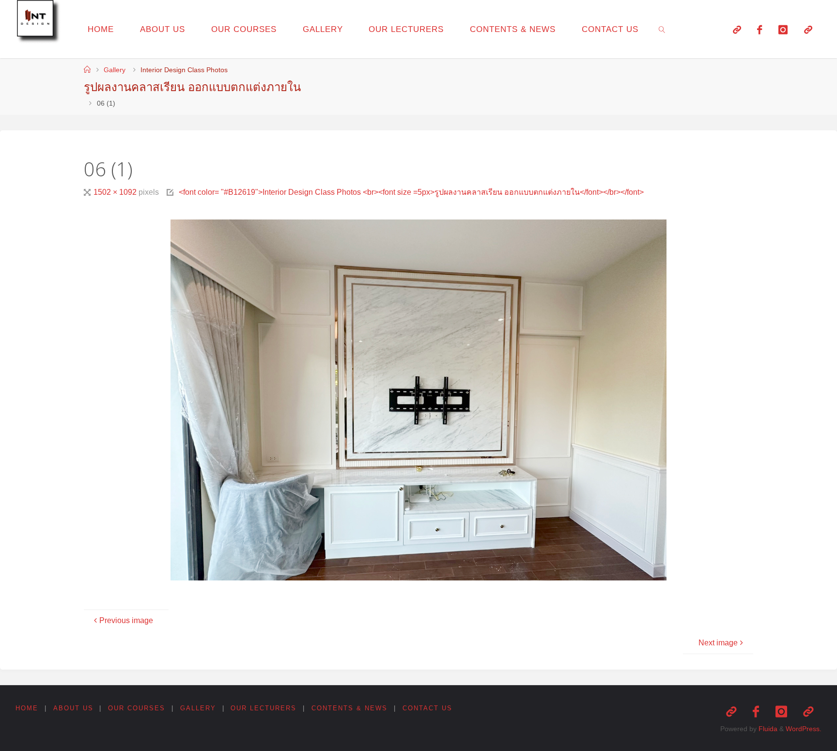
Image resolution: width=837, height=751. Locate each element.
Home (27, 708)
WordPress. (804, 729)
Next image (718, 643)
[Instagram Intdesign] (783, 29)
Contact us (427, 708)
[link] (662, 29)
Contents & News (349, 708)
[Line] (737, 29)
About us (73, 708)
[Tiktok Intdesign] (808, 29)
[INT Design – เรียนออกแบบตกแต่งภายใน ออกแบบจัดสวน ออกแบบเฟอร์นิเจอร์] (40, 23)
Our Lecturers (263, 708)
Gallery (114, 70)
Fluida (767, 729)
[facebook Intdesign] (760, 29)
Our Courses (136, 708)
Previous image (126, 620)
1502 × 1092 (116, 192)
